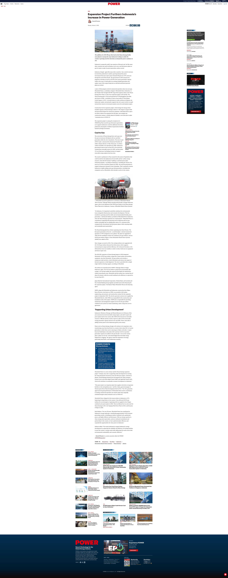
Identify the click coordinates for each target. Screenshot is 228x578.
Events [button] (11, 3)
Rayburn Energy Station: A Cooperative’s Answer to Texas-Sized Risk (127, 524)
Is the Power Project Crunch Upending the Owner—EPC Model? (109, 524)
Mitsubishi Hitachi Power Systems (103, 443)
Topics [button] (7, 3)
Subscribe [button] (220, 3)
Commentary (90, 460)
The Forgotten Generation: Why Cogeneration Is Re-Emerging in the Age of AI (94, 480)
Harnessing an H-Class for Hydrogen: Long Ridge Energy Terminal (131, 143)
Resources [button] (17, 3)
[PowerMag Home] (114, 4)
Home (2, 6)
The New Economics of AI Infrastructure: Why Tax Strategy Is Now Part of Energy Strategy (93, 498)
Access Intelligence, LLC (111, 571)
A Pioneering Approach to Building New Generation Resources (144, 524)
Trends (89, 486)
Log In (224, 3)
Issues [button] (22, 3)
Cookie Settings (107, 563)
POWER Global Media (193, 85)
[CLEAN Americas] (225, 1)
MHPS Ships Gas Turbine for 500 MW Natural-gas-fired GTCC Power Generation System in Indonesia (114, 467)
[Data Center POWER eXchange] (218, 1)
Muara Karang (117, 443)
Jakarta (124, 443)
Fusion (89, 521)
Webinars (189, 30)
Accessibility (113, 563)
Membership (111, 559)
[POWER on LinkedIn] (85, 562)
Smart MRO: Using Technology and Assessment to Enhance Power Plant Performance (194, 57)
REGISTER (188, 50)
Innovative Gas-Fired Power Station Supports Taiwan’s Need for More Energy (114, 487)
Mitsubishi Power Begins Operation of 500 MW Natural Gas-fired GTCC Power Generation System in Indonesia (140, 467)
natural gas (105, 441)
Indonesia (118, 441)
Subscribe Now (195, 111)
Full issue (133, 126)
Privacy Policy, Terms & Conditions (110, 560)
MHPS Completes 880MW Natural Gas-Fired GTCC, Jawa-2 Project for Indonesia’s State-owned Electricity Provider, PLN (140, 507)
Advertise (215, 3)
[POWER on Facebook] (80, 562)
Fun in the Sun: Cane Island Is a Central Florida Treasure (132, 135)
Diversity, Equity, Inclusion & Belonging (111, 562)
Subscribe (138, 564)
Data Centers (91, 451)
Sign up (149, 563)
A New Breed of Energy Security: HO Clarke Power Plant (132, 131)
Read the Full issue (107, 527)
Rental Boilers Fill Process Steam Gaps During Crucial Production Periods (132, 148)
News (126, 133)
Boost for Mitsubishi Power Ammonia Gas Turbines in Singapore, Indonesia (140, 487)
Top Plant (112, 441)
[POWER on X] (82, 562)
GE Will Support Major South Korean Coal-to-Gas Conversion (114, 506)
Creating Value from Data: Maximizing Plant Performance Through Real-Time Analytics (195, 44)
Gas (5, 6)
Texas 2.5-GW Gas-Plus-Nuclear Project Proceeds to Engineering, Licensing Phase (93, 515)
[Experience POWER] (210, 1)
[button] (1, 4)
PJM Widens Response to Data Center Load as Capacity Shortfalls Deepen (94, 489)
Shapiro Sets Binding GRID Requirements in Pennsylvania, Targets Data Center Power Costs (94, 472)
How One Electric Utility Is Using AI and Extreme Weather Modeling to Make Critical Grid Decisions (195, 66)
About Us (116, 559)
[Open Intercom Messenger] (225, 574)
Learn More (133, 550)
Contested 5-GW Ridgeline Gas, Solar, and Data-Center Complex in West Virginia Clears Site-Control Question (94, 507)
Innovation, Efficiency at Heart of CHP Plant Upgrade (132, 139)
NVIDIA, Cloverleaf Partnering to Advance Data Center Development (94, 454)
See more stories (129, 151)
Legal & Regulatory (92, 469)
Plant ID (208, 3)
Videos (189, 73)
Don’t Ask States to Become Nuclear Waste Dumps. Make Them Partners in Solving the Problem (94, 463)
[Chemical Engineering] (200, 1)
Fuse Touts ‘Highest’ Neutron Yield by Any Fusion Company (92, 524)
